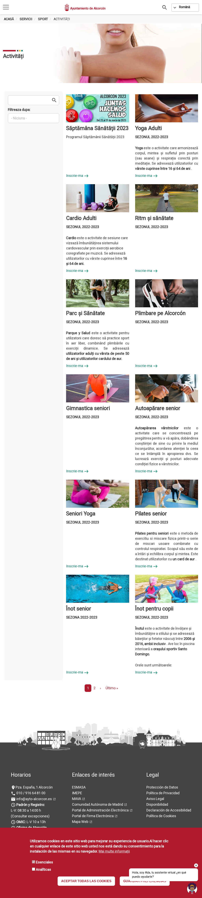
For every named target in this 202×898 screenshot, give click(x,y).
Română (184, 7)
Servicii (26, 19)
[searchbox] (33, 118)
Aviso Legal (155, 799)
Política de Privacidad (163, 793)
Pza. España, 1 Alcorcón (34, 787)
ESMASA (79, 787)
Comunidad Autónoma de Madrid (97, 804)
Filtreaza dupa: (19, 110)
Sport (43, 19)
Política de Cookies (161, 816)
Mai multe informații (114, 851)
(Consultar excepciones (29, 816)
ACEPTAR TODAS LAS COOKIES (86, 881)
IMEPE (77, 793)
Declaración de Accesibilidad (168, 810)
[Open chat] (192, 888)
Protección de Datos (162, 787)
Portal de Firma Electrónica (93, 816)
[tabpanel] (101, 53)
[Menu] (6, 7)
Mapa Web (80, 822)
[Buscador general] (165, 7)
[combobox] (33, 118)
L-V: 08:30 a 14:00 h (26, 810)
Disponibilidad (157, 804)
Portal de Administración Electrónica (100, 810)
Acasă (9, 19)
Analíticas (43, 869)
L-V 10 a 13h (31, 822)
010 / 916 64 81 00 (30, 793)
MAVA (76, 799)
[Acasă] (67, 7)
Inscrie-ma (77, 176)
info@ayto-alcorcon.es (34, 799)
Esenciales (44, 862)
